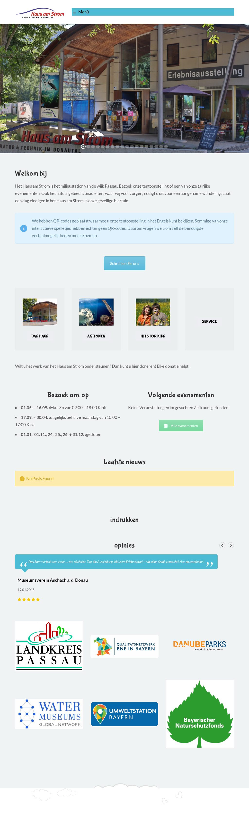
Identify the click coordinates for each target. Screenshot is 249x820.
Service (209, 321)
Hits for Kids (153, 336)
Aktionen (96, 336)
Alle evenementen (184, 426)
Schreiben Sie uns (124, 263)
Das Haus (39, 336)
